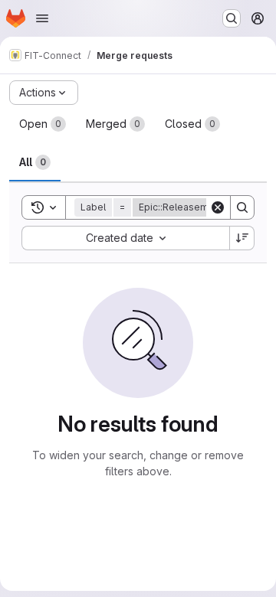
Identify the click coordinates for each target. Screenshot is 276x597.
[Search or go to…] (231, 18)
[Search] (242, 207)
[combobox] (125, 238)
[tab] (42, 124)
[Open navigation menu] (42, 18)
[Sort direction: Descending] (242, 238)
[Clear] (218, 207)
